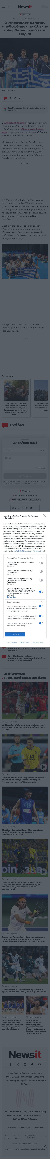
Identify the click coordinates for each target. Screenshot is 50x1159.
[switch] (41, 563)
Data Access (25, 643)
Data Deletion (12, 643)
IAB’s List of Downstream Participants (28, 551)
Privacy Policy (38, 643)
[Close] (45, 516)
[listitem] (25, 558)
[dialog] (25, 579)
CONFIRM (15, 634)
